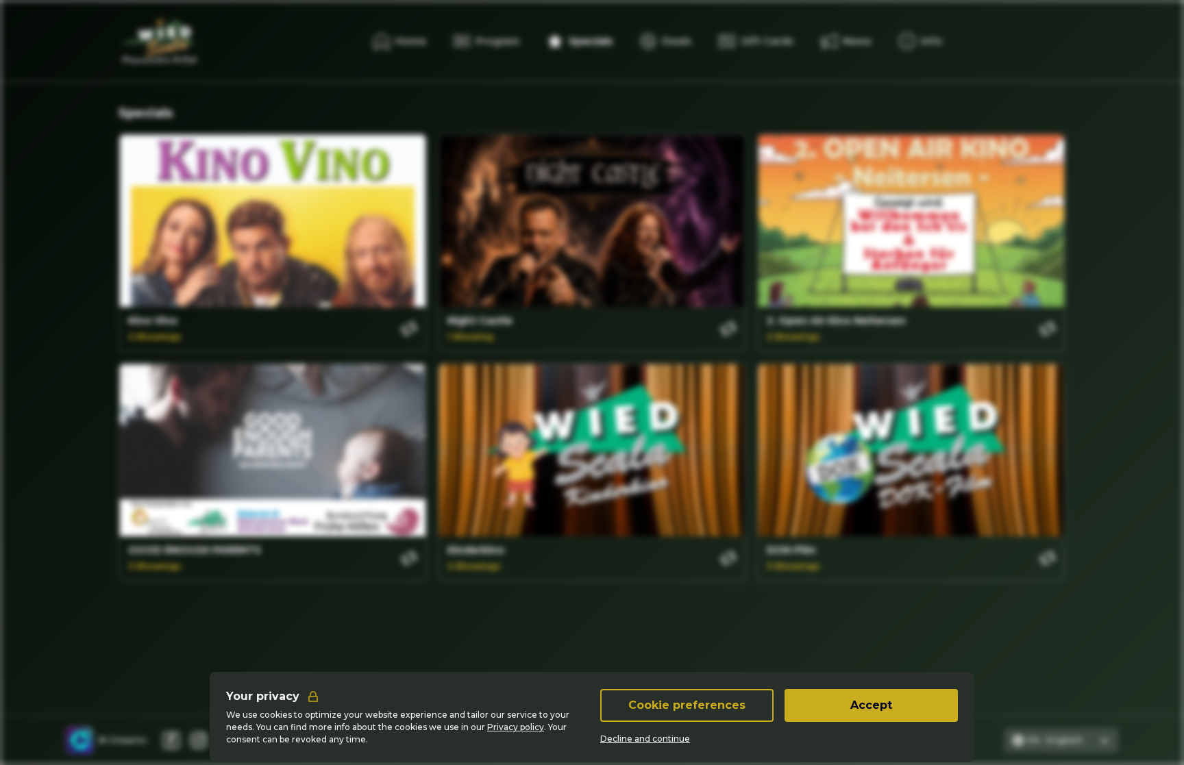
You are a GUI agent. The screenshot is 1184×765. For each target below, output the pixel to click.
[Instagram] (198, 740)
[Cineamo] (79, 740)
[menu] (920, 41)
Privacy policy (515, 727)
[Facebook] (171, 740)
